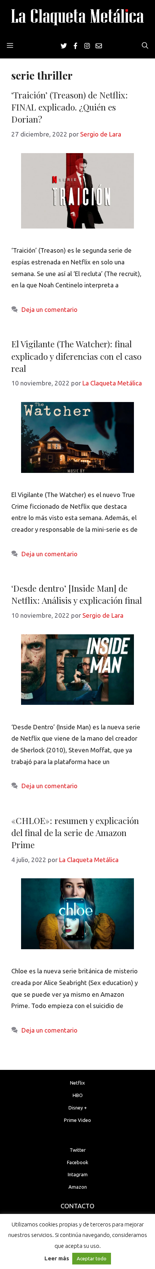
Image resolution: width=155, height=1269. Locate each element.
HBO (78, 1095)
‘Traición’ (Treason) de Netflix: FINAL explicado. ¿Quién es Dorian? (69, 107)
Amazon (77, 1186)
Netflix (77, 1082)
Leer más (56, 1258)
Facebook (77, 1162)
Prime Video (77, 1120)
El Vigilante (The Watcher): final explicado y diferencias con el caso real (76, 356)
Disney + (77, 1107)
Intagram (78, 1174)
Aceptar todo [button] (91, 1258)
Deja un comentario (49, 309)
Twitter (78, 1149)
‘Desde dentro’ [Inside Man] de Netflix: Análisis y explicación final (76, 594)
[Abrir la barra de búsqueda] (145, 45)
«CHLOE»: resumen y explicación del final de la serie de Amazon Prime (75, 832)
